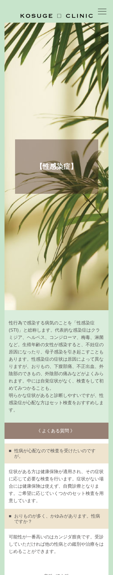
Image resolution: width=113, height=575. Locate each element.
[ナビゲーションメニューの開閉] (102, 12)
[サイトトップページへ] (56, 16)
